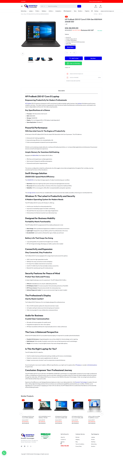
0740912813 (23, 1)
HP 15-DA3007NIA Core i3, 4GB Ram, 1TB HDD (45, 417)
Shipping (77, 439)
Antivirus (51, 11)
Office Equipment (67, 11)
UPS (92, 11)
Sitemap (62, 441)
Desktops (44, 11)
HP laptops (78, 365)
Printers (37, 11)
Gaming (96, 11)
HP (66, 24)
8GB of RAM (36, 155)
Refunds (77, 437)
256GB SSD (30, 180)
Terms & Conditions (80, 444)
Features (67, 34)
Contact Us (63, 439)
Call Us (99, 77)
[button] (101, 413)
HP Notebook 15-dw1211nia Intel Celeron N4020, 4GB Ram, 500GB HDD (61, 418)
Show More (70, 47)
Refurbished (74, 40)
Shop (25, 14)
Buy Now (93, 58)
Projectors (87, 11)
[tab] (61, 90)
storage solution (32, 192)
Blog (77, 441)
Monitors (80, 11)
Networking (23, 11)
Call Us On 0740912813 (74, 77)
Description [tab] (61, 90)
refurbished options (92, 365)
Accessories (58, 11)
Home (22, 14)
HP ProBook (28, 103)
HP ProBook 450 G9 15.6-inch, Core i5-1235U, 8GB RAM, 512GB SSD (77, 418)
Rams (75, 11)
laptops (80, 103)
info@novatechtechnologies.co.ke (95, 1)
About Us (63, 437)
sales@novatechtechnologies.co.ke (76, 73)
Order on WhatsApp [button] (75, 63)
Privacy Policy (79, 446)
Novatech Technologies (81, 382)
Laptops (31, 11)
